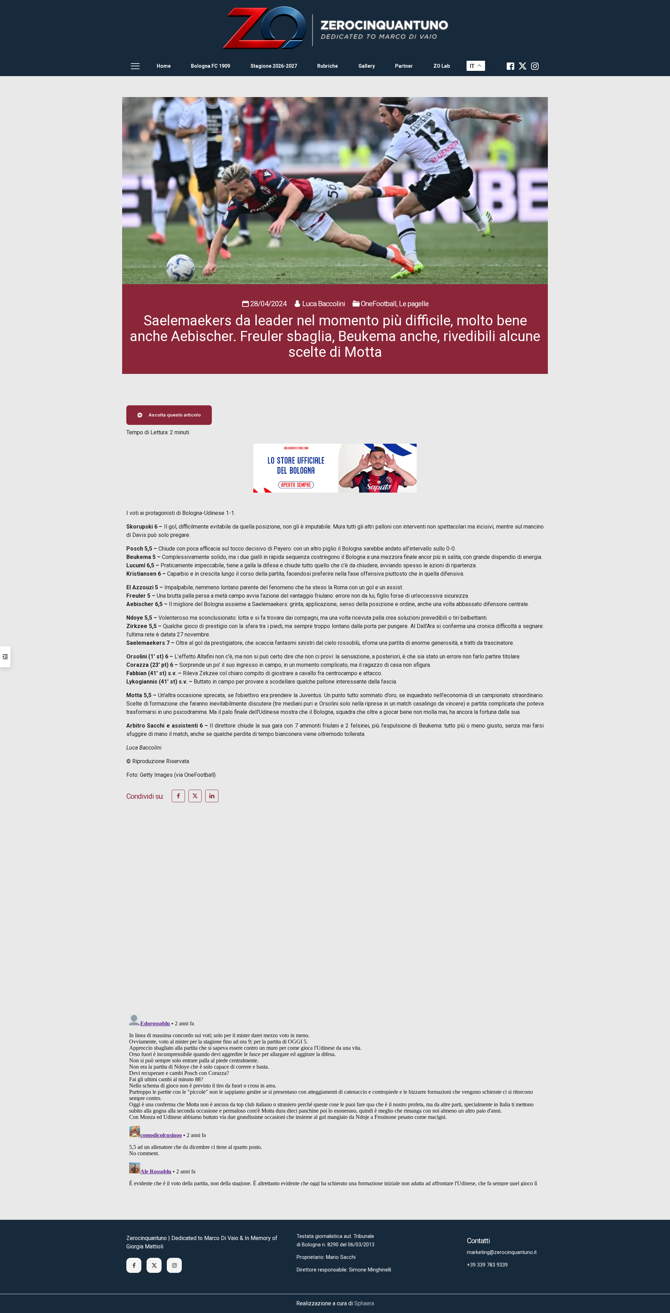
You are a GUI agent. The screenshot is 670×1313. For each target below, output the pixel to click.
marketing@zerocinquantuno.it (502, 1252)
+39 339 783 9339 (487, 1265)
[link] (335, 28)
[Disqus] (335, 917)
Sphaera (364, 1303)
